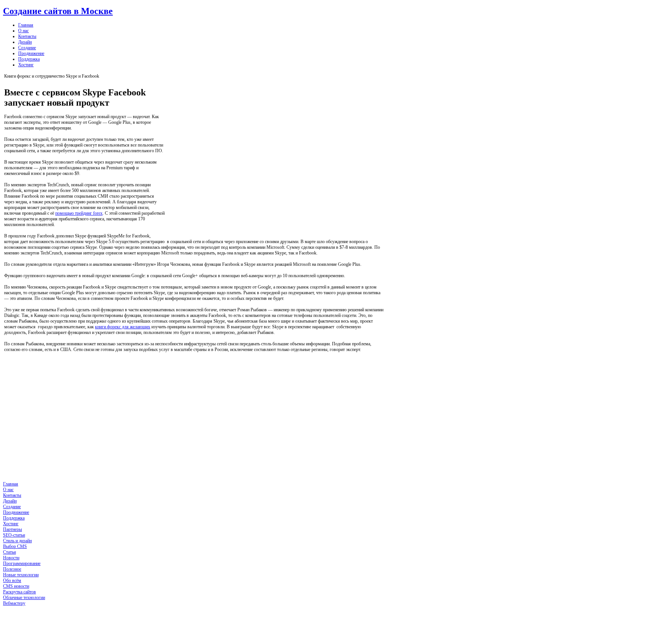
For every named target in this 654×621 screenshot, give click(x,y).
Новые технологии (21, 574)
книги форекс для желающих (122, 326)
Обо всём (12, 580)
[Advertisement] (274, 157)
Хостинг (26, 64)
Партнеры (12, 529)
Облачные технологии (24, 597)
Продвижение (31, 53)
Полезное (12, 569)
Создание (27, 47)
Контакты (27, 36)
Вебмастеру (14, 603)
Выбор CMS (15, 546)
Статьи (9, 552)
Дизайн (25, 42)
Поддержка (29, 59)
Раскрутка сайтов (19, 591)
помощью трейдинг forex (79, 213)
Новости (11, 557)
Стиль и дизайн (17, 540)
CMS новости (16, 586)
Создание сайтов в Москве (58, 11)
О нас (23, 30)
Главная (25, 25)
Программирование (21, 563)
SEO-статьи (14, 535)
